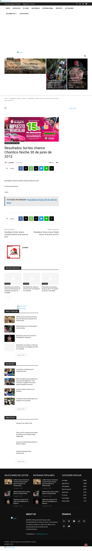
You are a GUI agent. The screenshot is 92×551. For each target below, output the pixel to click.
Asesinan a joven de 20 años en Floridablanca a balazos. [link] (21, 501)
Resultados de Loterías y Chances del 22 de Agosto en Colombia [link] (31, 289)
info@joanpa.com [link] (42, 534)
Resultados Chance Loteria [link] (17, 98)
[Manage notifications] (86, 545)
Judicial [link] (10, 58)
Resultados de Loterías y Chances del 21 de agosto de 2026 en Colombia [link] (50, 289)
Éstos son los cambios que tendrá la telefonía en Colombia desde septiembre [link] (26, 434)
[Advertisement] (46, 33)
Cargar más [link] (20, 355)
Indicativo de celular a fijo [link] (24, 423)
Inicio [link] (6, 98)
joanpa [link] (11, 162)
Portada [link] (7, 283)
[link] (5, 1)
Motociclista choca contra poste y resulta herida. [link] (22, 492)
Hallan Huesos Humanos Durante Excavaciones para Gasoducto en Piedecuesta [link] (26, 318)
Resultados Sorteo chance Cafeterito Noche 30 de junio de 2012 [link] (16, 234)
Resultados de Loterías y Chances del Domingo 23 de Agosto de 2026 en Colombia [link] (27, 347)
